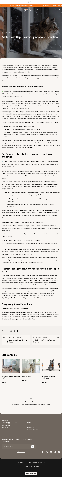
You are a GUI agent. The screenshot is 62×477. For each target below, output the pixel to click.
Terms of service (22, 468)
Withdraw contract (31, 473)
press (15, 425)
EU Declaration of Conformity (31, 470)
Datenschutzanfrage (52, 468)
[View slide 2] (31, 408)
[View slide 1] (29, 408)
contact (29, 422)
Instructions (30, 427)
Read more (4, 382)
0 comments (57, 330)
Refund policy (9, 468)
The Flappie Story (18, 420)
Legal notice (44, 468)
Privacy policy (15, 468)
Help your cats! (26, 376)
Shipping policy (29, 468)
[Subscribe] (32, 446)
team (15, 422)
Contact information (37, 468)
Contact (30, 404)
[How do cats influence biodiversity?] (51, 366)
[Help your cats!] (31, 366)
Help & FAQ (30, 420)
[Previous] (2, 2)
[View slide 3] (33, 408)
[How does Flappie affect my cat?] (11, 366)
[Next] (60, 2)
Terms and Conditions (33, 429)
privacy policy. (21, 452)
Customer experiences (33, 425)
